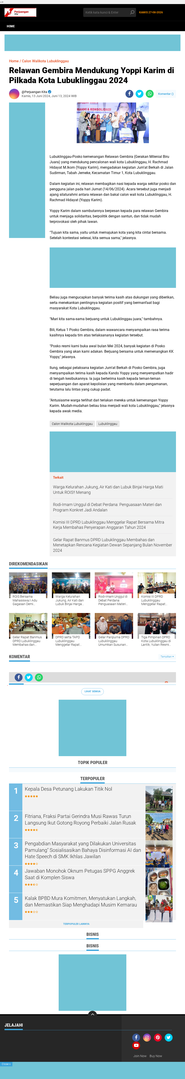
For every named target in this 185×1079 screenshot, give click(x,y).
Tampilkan (166, 656)
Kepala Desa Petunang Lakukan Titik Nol (68, 789)
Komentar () (166, 94)
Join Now (140, 1056)
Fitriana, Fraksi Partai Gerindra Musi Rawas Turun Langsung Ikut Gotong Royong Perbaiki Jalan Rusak (80, 819)
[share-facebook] (129, 94)
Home (11, 26)
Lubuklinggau (107, 424)
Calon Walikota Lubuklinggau (45, 61)
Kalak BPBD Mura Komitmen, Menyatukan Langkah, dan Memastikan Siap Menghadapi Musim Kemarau (81, 901)
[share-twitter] (139, 94)
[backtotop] (92, 1015)
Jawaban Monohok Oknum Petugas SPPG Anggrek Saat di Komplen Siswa (80, 874)
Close (6, 1064)
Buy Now (156, 1056)
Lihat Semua (92, 691)
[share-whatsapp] (150, 94)
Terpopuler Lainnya (76, 924)
